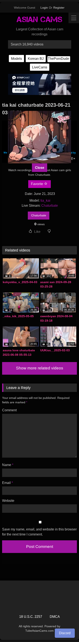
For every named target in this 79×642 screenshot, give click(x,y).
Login (44, 7)
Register (58, 7)
